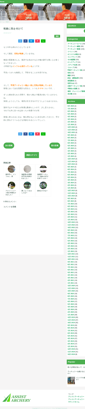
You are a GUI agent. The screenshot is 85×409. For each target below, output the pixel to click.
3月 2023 (71, 214)
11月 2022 (71, 225)
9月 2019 (71, 325)
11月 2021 (71, 256)
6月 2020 (71, 301)
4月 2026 (71, 116)
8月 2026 (71, 106)
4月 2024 (71, 180)
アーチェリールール (75, 44)
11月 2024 (71, 161)
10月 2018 (71, 354)
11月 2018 (71, 352)
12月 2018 (71, 349)
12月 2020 (71, 285)
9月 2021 (71, 262)
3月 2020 (71, 309)
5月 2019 (71, 336)
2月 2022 (71, 248)
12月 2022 (71, 222)
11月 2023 (71, 193)
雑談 (57, 36)
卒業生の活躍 (72, 88)
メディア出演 (72, 65)
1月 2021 (71, 283)
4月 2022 (71, 243)
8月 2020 (71, 296)
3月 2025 (71, 151)
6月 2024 (71, 174)
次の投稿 (8, 145)
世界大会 (71, 83)
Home (2, 1)
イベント (71, 51)
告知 (69, 73)
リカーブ (71, 67)
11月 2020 (71, 288)
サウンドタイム (73, 402)
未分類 (70, 94)
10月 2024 (71, 164)
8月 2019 (71, 328)
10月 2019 (71, 322)
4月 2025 (71, 148)
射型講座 (71, 81)
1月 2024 (71, 188)
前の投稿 (54, 145)
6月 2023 (71, 206)
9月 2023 (71, 198)
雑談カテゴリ (31, 155)
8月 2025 (71, 138)
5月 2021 (71, 272)
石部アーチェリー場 (75, 86)
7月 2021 (71, 267)
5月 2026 (71, 114)
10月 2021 (71, 259)
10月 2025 (71, 132)
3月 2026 (71, 119)
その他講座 (72, 59)
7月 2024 (71, 172)
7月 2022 (71, 235)
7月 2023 (71, 204)
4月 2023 (71, 211)
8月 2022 (71, 233)
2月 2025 (71, 153)
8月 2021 (71, 264)
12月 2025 (71, 127)
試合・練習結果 (73, 78)
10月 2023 (71, 196)
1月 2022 (71, 251)
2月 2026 (71, 122)
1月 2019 (71, 346)
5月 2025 (71, 145)
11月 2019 (71, 320)
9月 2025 (71, 135)
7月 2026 (71, 109)
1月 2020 (71, 315)
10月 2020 (71, 291)
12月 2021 (71, 254)
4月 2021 (71, 275)
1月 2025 (71, 156)
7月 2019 (71, 330)
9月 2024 (71, 167)
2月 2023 (71, 217)
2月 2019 (71, 344)
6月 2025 (71, 143)
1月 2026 (71, 124)
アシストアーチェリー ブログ (13, 10)
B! (31, 41)
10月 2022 (71, 227)
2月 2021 (71, 280)
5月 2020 (71, 304)
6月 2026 (71, 111)
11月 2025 (71, 130)
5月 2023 (71, 209)
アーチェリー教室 (74, 49)
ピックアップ (72, 62)
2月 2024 (71, 185)
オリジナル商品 (73, 54)
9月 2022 (71, 230)
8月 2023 (71, 201)
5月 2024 (71, 177)
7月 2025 (71, 140)
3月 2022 (71, 246)
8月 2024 (71, 169)
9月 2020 (71, 293)
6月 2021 (71, 270)
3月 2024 (71, 182)
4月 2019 (71, 338)
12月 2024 (71, 159)
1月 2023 (71, 219)
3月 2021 (71, 278)
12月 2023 (71, 190)
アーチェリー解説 (74, 46)
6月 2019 (71, 333)
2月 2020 (71, 312)
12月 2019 (71, 317)
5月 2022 (71, 241)
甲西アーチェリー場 (75, 70)
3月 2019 (71, 341)
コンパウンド (72, 57)
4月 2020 (71, 307)
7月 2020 (71, 299)
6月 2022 (71, 238)
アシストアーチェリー (76, 396)
